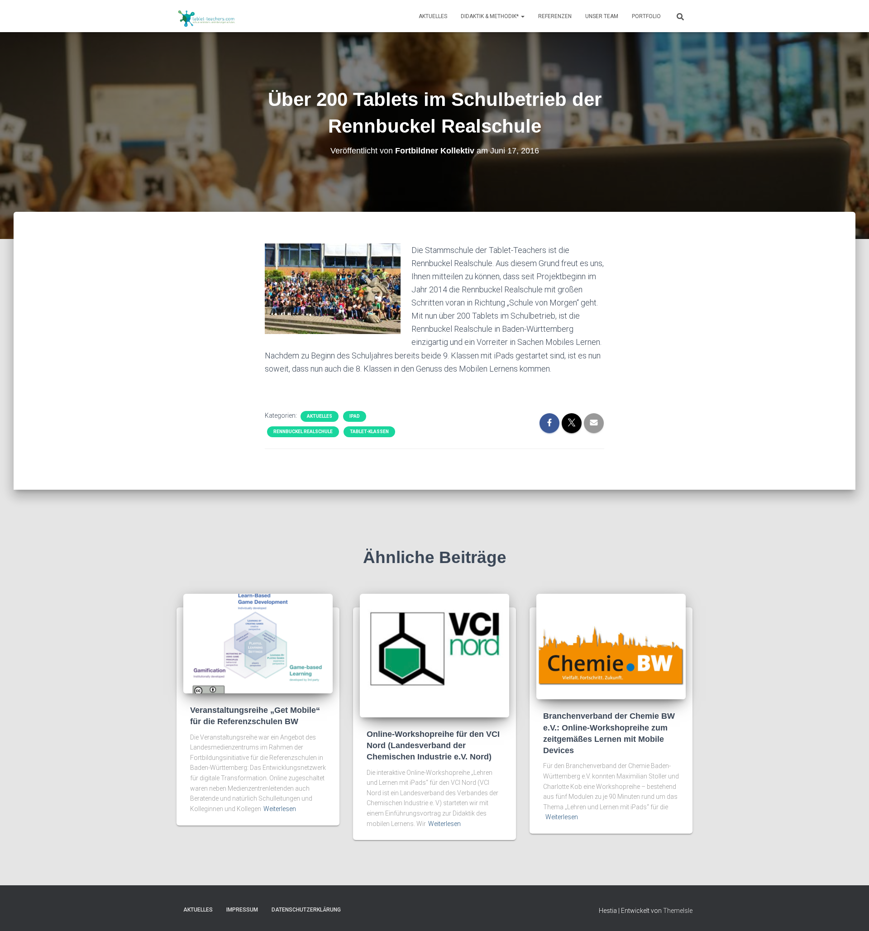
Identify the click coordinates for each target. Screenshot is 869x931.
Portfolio (646, 16)
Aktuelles (433, 16)
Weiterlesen (279, 808)
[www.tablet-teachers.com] (207, 16)
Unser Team (601, 16)
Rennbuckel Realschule (303, 431)
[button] (522, 16)
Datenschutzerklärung (306, 910)
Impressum (242, 910)
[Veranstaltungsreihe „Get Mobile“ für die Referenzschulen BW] (258, 643)
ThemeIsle (677, 910)
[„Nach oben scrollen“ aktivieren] (851, 913)
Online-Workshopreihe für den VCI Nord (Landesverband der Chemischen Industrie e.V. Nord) (433, 745)
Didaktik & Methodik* (490, 16)
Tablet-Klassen (369, 431)
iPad (354, 416)
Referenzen (555, 16)
